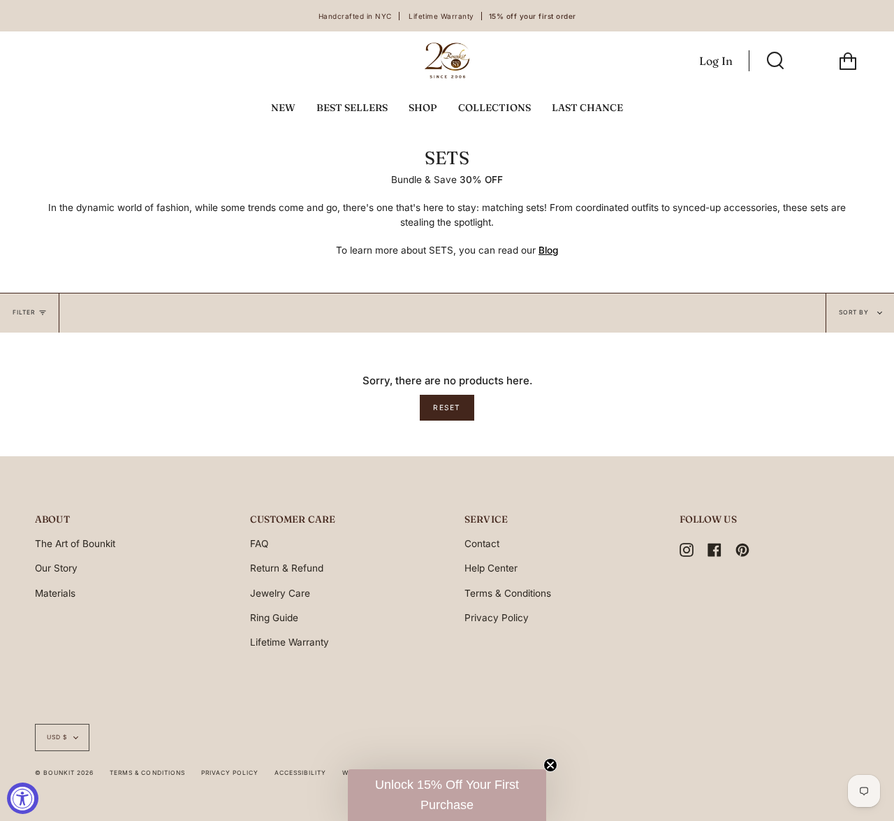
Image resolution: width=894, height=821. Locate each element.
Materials (55, 593)
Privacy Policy (496, 617)
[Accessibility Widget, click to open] (22, 798)
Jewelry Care (280, 593)
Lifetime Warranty (289, 642)
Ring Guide (274, 617)
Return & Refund (286, 568)
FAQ (259, 543)
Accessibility (300, 772)
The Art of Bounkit (75, 543)
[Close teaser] (550, 765)
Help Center (491, 568)
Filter (24, 312)
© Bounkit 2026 (64, 772)
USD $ (57, 737)
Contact (481, 543)
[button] (447, 795)
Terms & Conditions (507, 593)
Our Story (56, 568)
